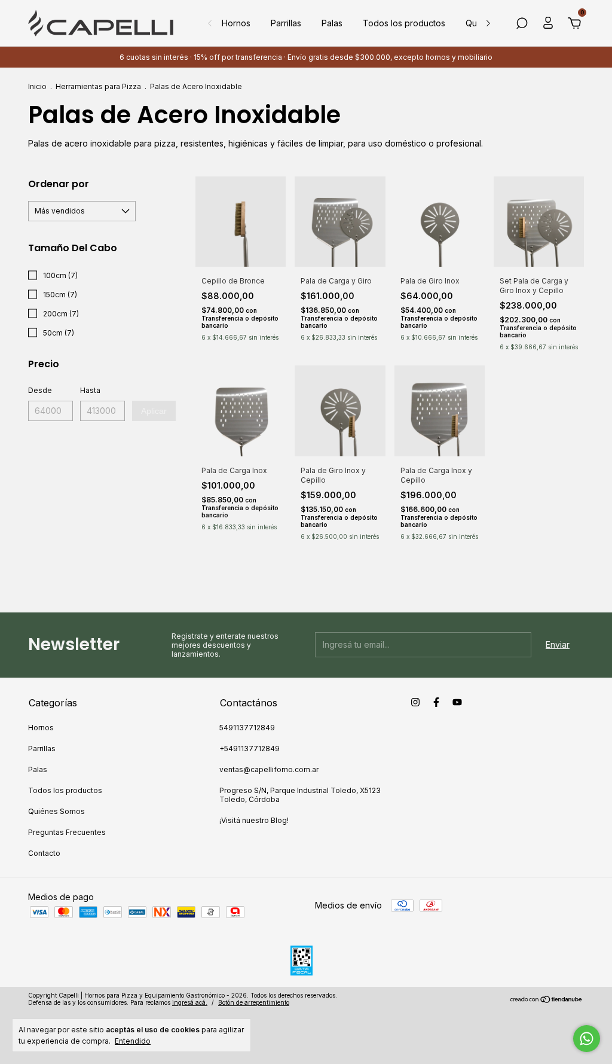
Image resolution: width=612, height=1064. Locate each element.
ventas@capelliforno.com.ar (269, 769)
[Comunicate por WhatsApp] (586, 1038)
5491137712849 (247, 727)
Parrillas (286, 23)
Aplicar (154, 411)
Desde (40, 390)
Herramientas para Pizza (98, 86)
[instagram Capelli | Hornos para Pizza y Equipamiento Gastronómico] (415, 702)
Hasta (90, 390)
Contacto (44, 853)
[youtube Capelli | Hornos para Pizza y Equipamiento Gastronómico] (457, 702)
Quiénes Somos (56, 811)
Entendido (133, 1040)
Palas (332, 23)
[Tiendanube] (546, 1000)
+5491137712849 (249, 748)
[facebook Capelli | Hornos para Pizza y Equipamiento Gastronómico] (436, 702)
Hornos (236, 23)
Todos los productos (404, 23)
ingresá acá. (189, 1002)
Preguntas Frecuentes (67, 832)
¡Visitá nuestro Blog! (254, 820)
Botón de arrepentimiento (253, 1002)
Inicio (37, 86)
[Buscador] (522, 25)
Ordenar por (58, 184)
